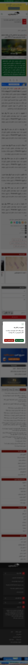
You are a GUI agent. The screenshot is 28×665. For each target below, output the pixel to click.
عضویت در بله (19, 340)
